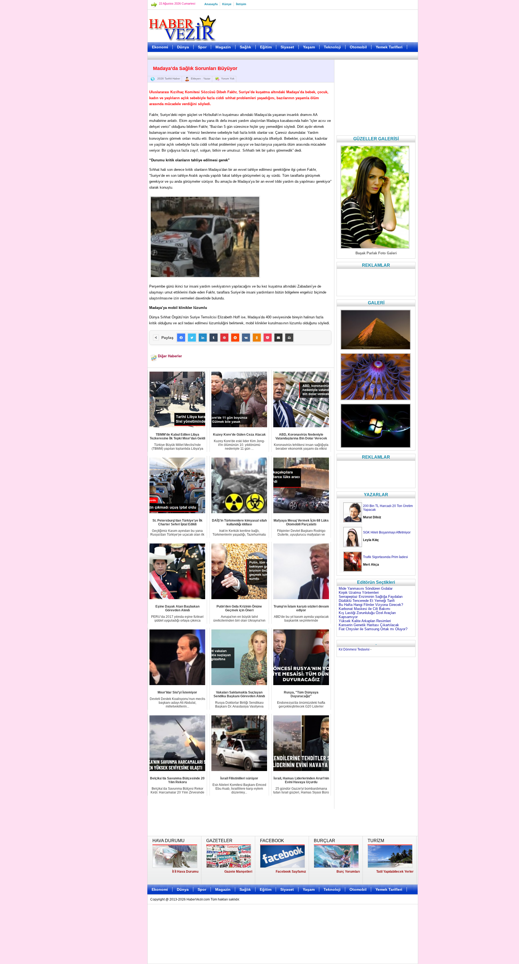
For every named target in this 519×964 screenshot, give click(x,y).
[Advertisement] (120, 135)
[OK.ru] (256, 337)
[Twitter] (192, 337)
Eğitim (266, 47)
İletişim (241, 4)
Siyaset (287, 47)
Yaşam (309, 47)
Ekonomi (160, 47)
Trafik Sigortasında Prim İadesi (385, 557)
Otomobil (358, 47)
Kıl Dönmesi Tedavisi (354, 649)
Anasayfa (211, 4)
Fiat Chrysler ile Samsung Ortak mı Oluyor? (373, 629)
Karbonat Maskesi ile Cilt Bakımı (364, 609)
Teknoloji (332, 47)
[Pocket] (267, 337)
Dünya (183, 47)
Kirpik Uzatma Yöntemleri (359, 593)
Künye (226, 4)
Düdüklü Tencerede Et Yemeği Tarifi (367, 601)
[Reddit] (235, 337)
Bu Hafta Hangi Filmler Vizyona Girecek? (371, 605)
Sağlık (245, 47)
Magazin (223, 47)
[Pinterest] (224, 337)
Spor (202, 47)
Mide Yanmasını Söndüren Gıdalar (365, 588)
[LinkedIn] (202, 337)
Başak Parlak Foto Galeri (376, 253)
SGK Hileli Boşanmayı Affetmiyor (387, 532)
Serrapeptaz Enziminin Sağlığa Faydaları (371, 597)
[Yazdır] (289, 337)
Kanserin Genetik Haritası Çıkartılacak (369, 625)
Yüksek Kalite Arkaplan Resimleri (365, 621)
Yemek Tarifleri (389, 47)
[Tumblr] (213, 337)
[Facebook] (181, 337)
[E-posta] (278, 337)
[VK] (246, 337)
